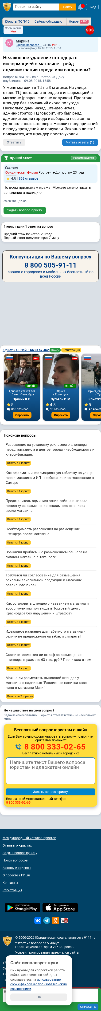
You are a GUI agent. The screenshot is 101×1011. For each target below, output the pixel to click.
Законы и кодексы (17, 868)
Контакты (10, 883)
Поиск (55, 350)
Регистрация (71, 350)
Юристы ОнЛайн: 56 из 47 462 (26, 350)
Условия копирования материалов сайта (47, 952)
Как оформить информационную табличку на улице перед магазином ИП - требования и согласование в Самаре (50, 478)
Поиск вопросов (15, 860)
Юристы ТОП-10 (17, 21)
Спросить (22, 415)
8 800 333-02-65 (54, 746)
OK (39, 997)
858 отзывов (25, 178)
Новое (78, 21)
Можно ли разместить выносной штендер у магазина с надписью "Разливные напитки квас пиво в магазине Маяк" (46, 683)
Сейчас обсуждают (49, 21)
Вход (92, 7)
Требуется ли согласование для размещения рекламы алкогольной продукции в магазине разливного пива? (44, 580)
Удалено (11, 167)
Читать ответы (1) (80, 142)
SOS (90, 30)
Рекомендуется (83, 158)
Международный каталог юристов (29, 838)
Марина (23, 41)
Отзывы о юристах (17, 845)
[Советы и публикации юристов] (7, 7)
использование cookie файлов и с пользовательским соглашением (38, 984)
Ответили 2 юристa (20, 696)
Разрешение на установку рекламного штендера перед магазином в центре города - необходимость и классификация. (50, 450)
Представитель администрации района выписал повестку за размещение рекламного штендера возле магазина (46, 506)
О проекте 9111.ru (16, 875)
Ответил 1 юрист (18, 463)
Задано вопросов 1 (29, 45)
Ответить (14, 142)
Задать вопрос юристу (24, 210)
